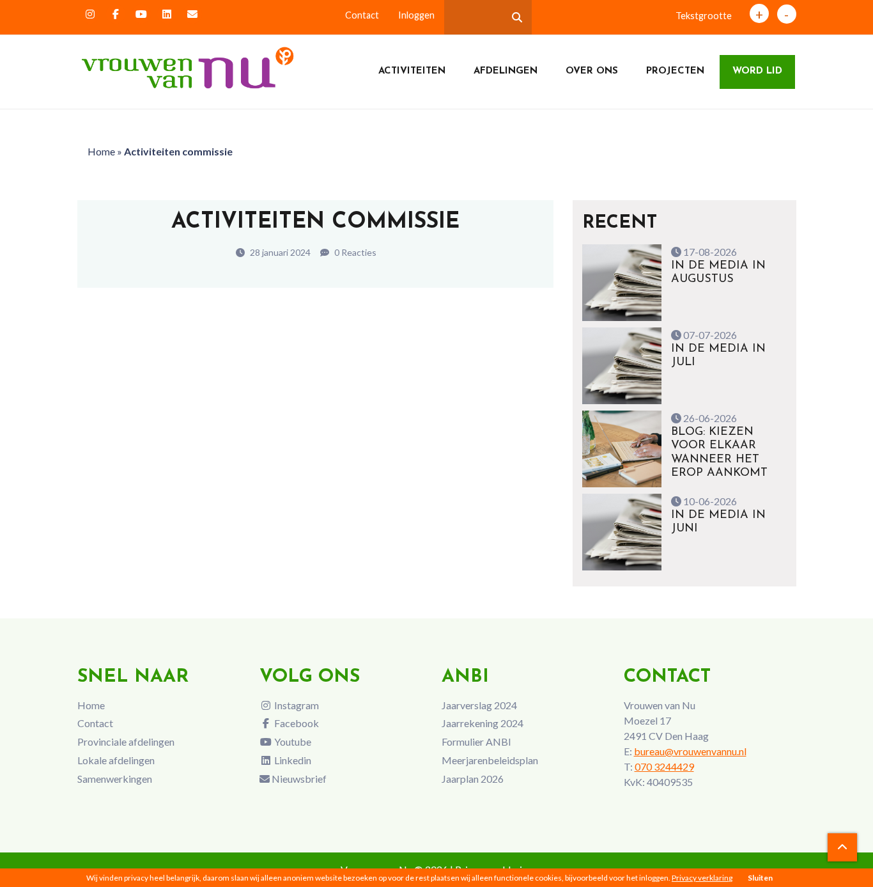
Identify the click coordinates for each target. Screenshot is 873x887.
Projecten (675, 71)
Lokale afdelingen (116, 760)
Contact (362, 15)
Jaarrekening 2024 (482, 723)
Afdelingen (505, 71)
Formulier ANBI (476, 741)
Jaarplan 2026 (473, 779)
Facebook (295, 723)
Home (101, 151)
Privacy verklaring (702, 878)
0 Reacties (354, 252)
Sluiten (760, 878)
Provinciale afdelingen (125, 741)
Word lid (757, 71)
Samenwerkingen (114, 779)
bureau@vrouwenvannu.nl (690, 751)
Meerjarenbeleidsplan (490, 760)
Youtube (291, 741)
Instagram (295, 705)
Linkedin (291, 760)
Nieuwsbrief (298, 779)
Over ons (592, 71)
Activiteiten (411, 71)
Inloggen (416, 15)
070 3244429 (664, 766)
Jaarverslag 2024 (479, 705)
